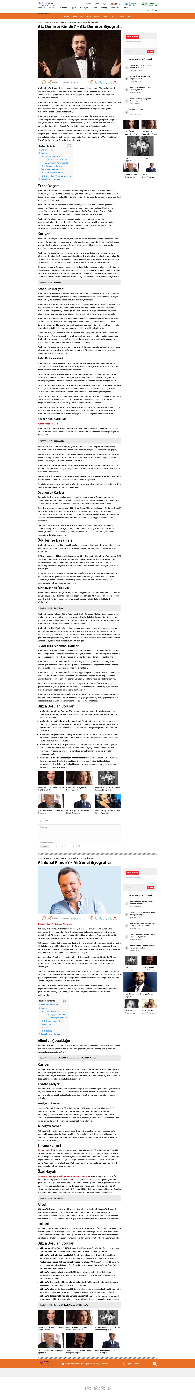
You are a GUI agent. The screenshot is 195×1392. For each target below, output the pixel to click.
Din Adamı (63, 7)
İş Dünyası (84, 7)
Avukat (52, 7)
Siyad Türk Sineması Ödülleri (58, 176)
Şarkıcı (88, 16)
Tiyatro (113, 16)
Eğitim (73, 7)
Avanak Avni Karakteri (59, 162)
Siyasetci (115, 7)
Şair (81, 16)
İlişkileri (49, 1030)
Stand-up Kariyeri (53, 156)
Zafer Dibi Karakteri (58, 159)
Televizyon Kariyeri (58, 1017)
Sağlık (94, 7)
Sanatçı (104, 7)
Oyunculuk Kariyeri (54, 166)
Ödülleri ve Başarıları (50, 169)
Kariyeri (44, 153)
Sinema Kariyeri (53, 1021)
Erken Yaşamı (47, 149)
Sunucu (105, 16)
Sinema (96, 16)
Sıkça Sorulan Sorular (50, 179)
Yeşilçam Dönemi (57, 1014)
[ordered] (65, 846)
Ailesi (47, 1027)
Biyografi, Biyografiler (45, 22)
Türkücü (121, 16)
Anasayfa (41, 7)
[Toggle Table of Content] (68, 146)
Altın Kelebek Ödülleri (54, 172)
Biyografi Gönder (44, 13)
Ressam (74, 16)
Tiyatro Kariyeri (52, 1011)
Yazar (129, 16)
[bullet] (68, 846)
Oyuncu (66, 16)
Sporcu (125, 7)
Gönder (44, 846)
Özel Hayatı (46, 1024)
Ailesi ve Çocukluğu (49, 1004)
